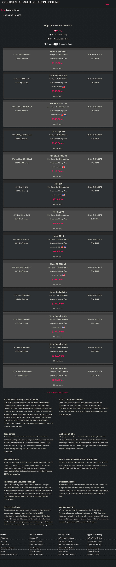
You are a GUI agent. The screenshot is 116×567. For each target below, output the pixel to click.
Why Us (4, 541)
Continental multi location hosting (30, 2)
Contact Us (5, 544)
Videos (3, 551)
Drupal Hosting (93, 551)
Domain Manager (36, 544)
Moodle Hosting (93, 554)
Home (3, 10)
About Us (4, 538)
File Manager (35, 548)
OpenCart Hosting (94, 544)
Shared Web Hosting (66, 548)
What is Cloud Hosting (67, 554)
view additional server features (58, 392)
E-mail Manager (36, 551)
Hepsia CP (34, 538)
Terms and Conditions (9, 554)
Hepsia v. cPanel (36, 541)
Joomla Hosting (93, 548)
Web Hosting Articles (66, 538)
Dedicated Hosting (65, 541)
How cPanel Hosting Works (69, 544)
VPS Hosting (63, 551)
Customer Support (7, 548)
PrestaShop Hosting (95, 541)
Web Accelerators (36, 554)
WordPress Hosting (95, 538)
